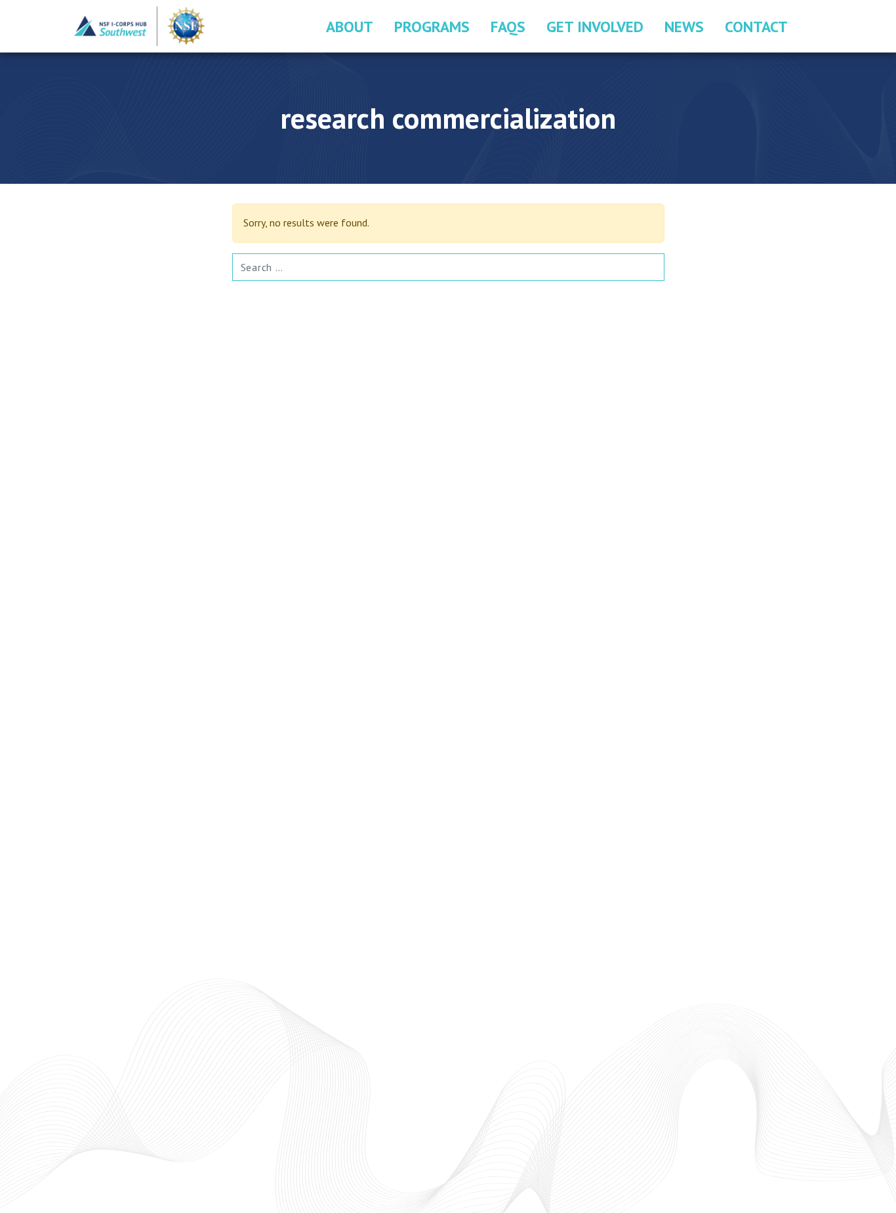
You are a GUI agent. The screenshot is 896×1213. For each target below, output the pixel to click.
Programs (432, 26)
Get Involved (594, 26)
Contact (756, 26)
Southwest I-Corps (140, 26)
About (349, 26)
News (684, 26)
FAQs (508, 26)
